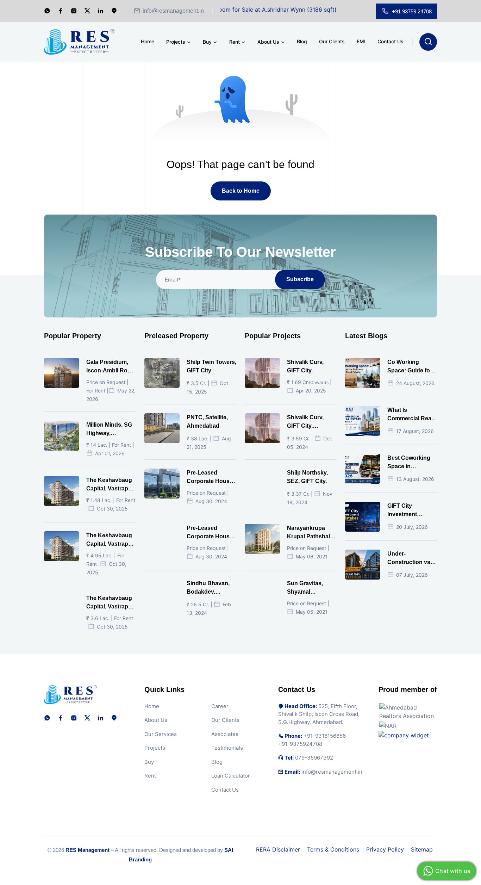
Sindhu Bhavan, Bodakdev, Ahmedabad (208, 588)
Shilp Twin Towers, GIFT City (211, 366)
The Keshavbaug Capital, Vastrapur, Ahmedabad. (110, 485)
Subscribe (300, 279)
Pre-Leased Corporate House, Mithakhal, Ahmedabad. (210, 533)
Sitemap (422, 849)
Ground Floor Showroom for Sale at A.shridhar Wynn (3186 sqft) (232, 9)
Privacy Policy (385, 849)
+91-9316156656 (325, 735)
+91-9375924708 (300, 744)
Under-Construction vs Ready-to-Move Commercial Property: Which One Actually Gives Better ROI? (411, 559)
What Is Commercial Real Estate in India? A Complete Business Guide (410, 415)
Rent (234, 42)
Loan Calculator (230, 775)
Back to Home (241, 191)
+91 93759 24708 (412, 11)
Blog (302, 41)
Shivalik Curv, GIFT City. (305, 366)
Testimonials (227, 747)
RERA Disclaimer (278, 849)
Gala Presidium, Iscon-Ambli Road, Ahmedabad (111, 367)
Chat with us (452, 870)
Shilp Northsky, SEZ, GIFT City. (307, 477)
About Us (268, 42)
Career (220, 706)
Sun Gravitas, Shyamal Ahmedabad (305, 588)
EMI (361, 41)
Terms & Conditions (333, 849)
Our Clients (332, 41)
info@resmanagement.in (173, 11)
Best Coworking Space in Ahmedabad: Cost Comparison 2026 (411, 463)
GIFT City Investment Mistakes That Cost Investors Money (406, 511)
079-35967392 (314, 757)
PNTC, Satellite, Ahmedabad (207, 421)
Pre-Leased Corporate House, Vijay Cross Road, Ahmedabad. (211, 477)
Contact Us (390, 41)
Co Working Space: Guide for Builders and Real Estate (411, 367)
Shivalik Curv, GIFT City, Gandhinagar (305, 422)
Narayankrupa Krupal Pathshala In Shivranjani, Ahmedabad (310, 533)
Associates (224, 734)
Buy (207, 42)
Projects (175, 42)
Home (147, 41)
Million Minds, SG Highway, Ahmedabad (109, 430)
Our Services (160, 734)
